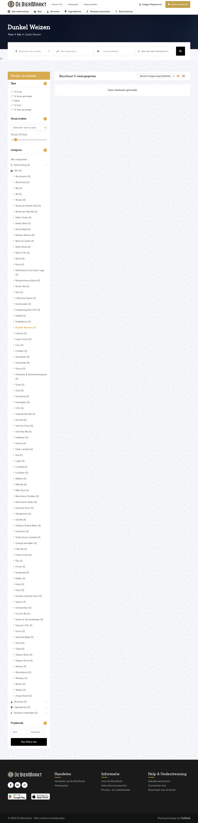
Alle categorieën (19, 159)
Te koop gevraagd (23, 96)
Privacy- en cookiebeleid (115, 789)
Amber (20, 200)
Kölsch (20, 443)
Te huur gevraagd (22, 109)
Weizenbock (23, 672)
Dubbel (20, 315)
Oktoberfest (23, 513)
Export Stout (23, 339)
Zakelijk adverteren (159, 781)
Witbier (20, 690)
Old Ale (20, 519)
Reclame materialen (26, 712)
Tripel (19, 648)
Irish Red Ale (23, 431)
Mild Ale (21, 484)
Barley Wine (23, 223)
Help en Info (57, 4)
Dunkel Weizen (25, 327)
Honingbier (22, 402)
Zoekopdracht (180, 51)
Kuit (19, 455)
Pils (18, 560)
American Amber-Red (28, 205)
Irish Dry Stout (24, 425)
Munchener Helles (26, 502)
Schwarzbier (23, 607)
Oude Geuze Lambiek (27, 537)
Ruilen (17, 100)
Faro (19, 345)
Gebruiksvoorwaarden (114, 785)
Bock (19, 264)
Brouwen (20, 701)
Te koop (18, 91)
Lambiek (21, 466)
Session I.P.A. (23, 625)
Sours (20, 631)
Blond (20, 258)
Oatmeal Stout (24, 508)
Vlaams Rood (24, 660)
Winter (20, 684)
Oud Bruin (22, 531)
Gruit (19, 390)
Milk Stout (22, 490)
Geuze (20, 368)
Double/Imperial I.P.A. (27, 310)
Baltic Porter (23, 217)
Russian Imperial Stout (28, 596)
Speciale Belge (24, 637)
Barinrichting (22, 165)
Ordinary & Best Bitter (28, 525)
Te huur (17, 105)
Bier (18, 170)
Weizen (20, 666)
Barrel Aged (23, 229)
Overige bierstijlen (26, 543)
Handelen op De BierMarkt (70, 781)
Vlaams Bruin (23, 654)
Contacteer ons (157, 785)
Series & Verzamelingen (29, 619)
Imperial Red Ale (25, 414)
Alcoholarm (23, 176)
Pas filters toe (29, 741)
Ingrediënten (22, 707)
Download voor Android (161, 789)
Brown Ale (22, 286)
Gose (19, 384)
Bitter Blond (23, 246)
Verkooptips (73, 4)
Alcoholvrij (22, 182)
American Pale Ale (26, 211)
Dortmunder (23, 304)
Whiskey (21, 678)
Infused (21, 420)
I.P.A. (19, 408)
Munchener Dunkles (27, 496)
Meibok (20, 478)
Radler (20, 578)
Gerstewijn (22, 362)
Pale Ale (21, 549)
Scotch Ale (22, 613)
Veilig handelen (90, 4)
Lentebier (21, 472)
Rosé (19, 590)
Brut (19, 292)
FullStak (185, 818)
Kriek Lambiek (24, 449)
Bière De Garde (24, 241)
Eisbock (21, 333)
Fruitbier (21, 351)
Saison (20, 602)
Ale (18, 188)
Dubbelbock (23, 321)
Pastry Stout (23, 555)
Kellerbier (21, 437)
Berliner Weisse (24, 235)
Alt (18, 194)
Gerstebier (22, 356)
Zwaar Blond (23, 695)
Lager (20, 461)
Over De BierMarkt (111, 781)
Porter (20, 566)
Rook (19, 584)
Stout (19, 643)
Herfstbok (22, 396)
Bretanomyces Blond (27, 280)
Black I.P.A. (22, 252)
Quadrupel (22, 572)
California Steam (25, 298)
